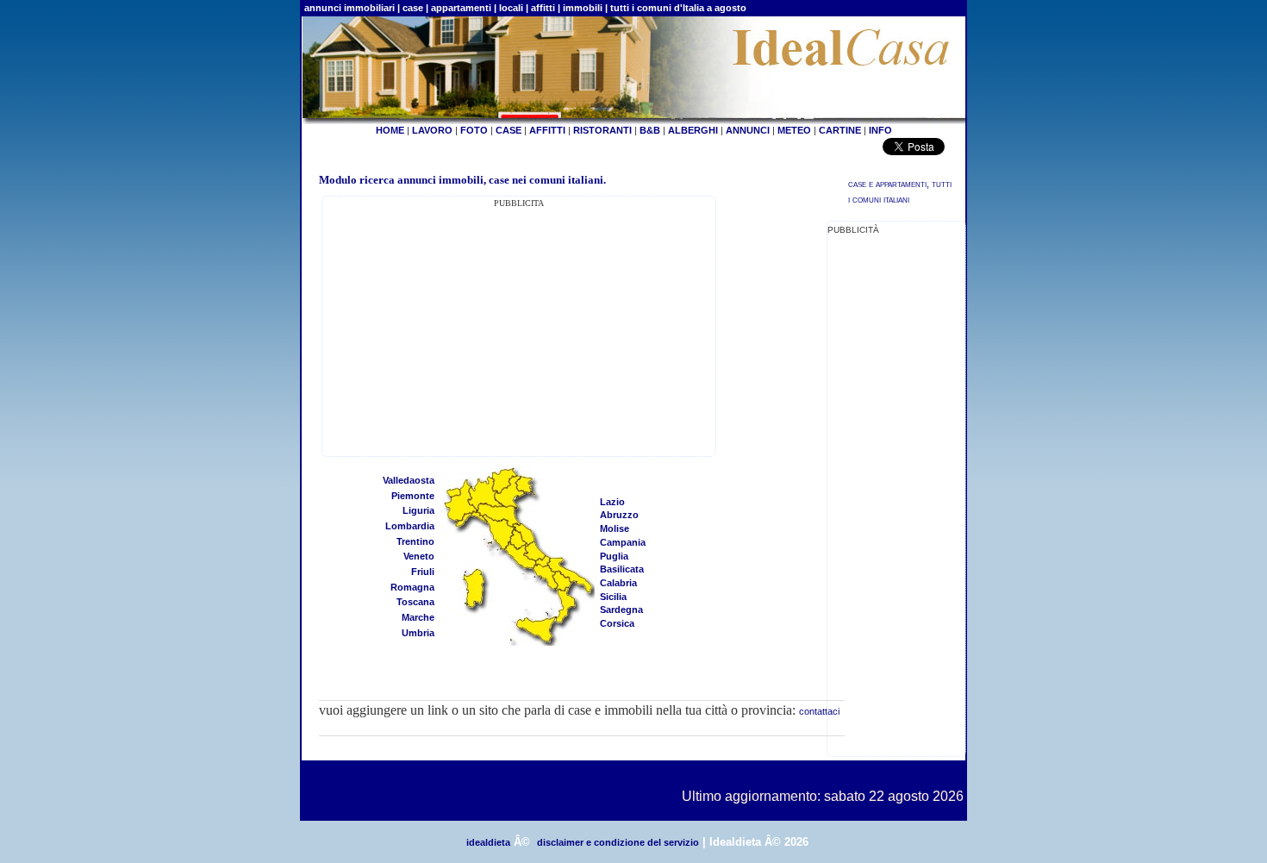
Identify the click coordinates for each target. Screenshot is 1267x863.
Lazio (612, 502)
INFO (880, 130)
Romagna (412, 587)
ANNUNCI (748, 130)
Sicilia (613, 596)
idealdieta (488, 842)
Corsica (617, 623)
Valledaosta (408, 480)
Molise (614, 528)
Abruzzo (619, 515)
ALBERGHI (693, 130)
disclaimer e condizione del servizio (618, 842)
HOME (390, 130)
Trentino (415, 541)
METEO (794, 130)
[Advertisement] (519, 331)
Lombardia (409, 526)
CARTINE (840, 130)
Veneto (418, 556)
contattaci (819, 711)
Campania (623, 542)
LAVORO (432, 130)
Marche (418, 617)
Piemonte (412, 496)
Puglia (614, 556)
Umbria (418, 633)
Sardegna (621, 609)
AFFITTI (547, 130)
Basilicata (622, 569)
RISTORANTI (602, 130)
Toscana (415, 602)
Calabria (618, 583)
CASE (508, 130)
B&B (650, 130)
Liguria (418, 510)
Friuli (422, 571)
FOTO (474, 130)
